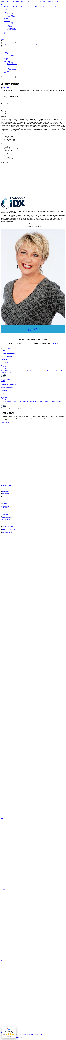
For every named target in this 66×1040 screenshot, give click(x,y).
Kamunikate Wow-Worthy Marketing (16, 1037)
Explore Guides (5, 422)
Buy (2, 746)
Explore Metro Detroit (7, 526)
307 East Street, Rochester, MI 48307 (6, 506)
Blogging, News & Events (8, 529)
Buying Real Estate (7, 517)
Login (2, 39)
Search (2, 960)
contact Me (53, 343)
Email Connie (5, 491)
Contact (3, 889)
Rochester (4, 503)
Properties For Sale (7, 519)
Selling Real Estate (7, 514)
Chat (3, 496)
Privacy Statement (29, 1034)
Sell (2, 818)
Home (4, 87)
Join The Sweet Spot (7, 532)
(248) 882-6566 (6, 4)
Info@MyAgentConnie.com (22, 4)
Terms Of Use (38, 1034)
